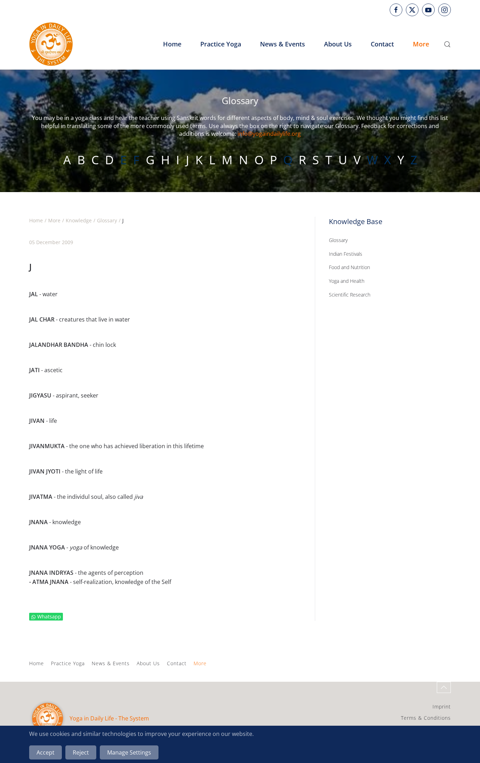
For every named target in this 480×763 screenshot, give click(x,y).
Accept (45, 752)
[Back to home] (51, 44)
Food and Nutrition (349, 267)
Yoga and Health (346, 281)
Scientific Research (349, 294)
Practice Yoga (68, 663)
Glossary (338, 240)
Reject (81, 752)
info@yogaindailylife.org (269, 134)
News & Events (282, 44)
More (200, 663)
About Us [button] (338, 44)
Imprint (442, 706)
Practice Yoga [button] (220, 44)
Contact (177, 663)
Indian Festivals (345, 253)
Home (172, 44)
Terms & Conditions (426, 717)
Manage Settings (129, 752)
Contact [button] (382, 44)
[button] (447, 44)
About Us (148, 663)
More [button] (421, 44)
